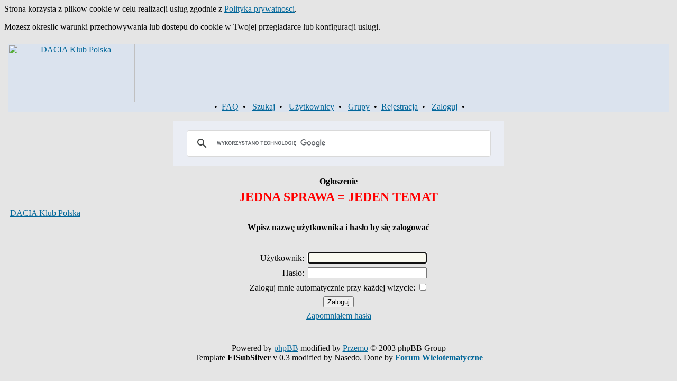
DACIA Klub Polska (45, 212)
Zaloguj (445, 106)
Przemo (355, 347)
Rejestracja (399, 106)
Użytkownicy (311, 106)
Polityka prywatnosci (259, 8)
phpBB (286, 347)
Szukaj (263, 106)
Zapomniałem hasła (338, 315)
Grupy (359, 106)
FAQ (230, 106)
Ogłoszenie (338, 181)
